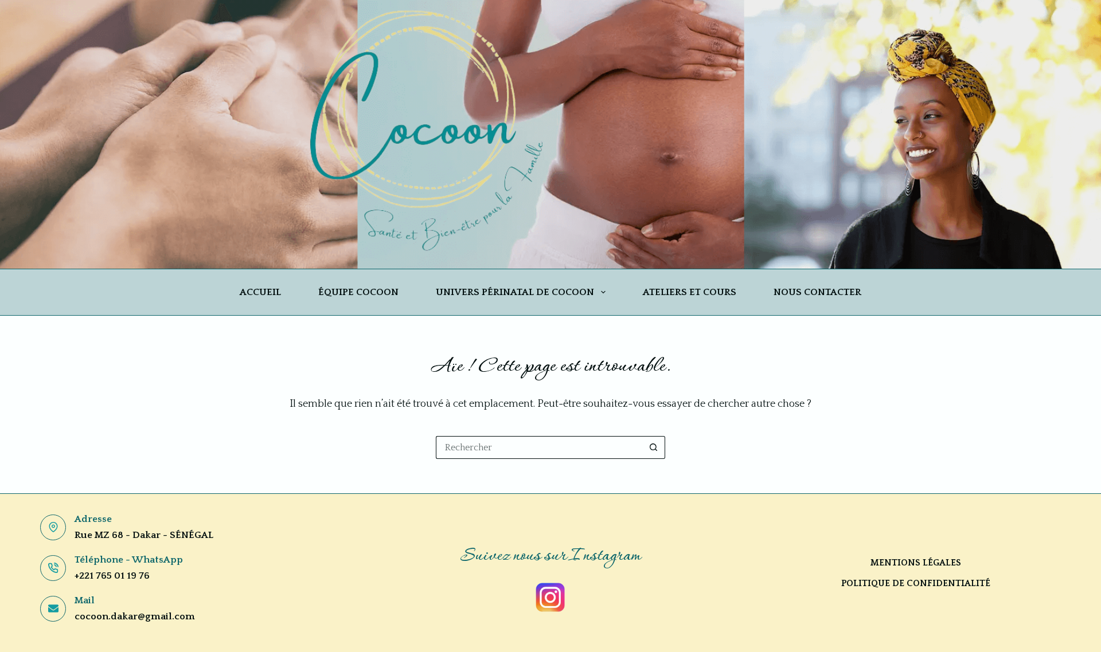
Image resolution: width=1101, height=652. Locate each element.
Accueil (260, 292)
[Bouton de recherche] (653, 447)
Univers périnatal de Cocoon (515, 292)
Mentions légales (915, 562)
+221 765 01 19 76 (112, 576)
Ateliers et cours (689, 292)
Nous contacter (817, 292)
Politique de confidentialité (915, 583)
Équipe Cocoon (358, 292)
